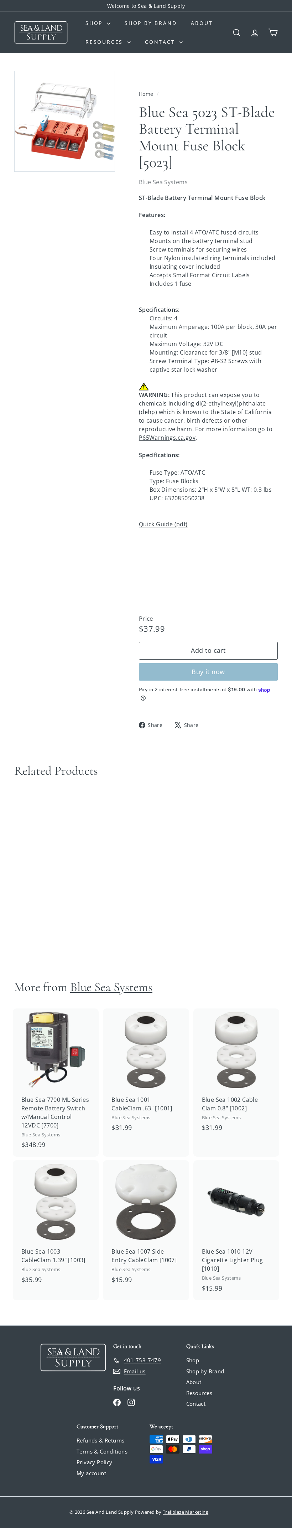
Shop (95, 23)
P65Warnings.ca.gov (167, 438)
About (202, 23)
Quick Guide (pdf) (163, 524)
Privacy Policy (95, 1462)
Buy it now (208, 671)
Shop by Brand (151, 23)
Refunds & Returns (101, 1440)
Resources (105, 41)
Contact (161, 41)
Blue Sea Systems (163, 182)
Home (147, 94)
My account (91, 1473)
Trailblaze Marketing (185, 1512)
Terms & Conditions (102, 1451)
